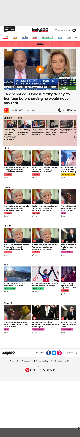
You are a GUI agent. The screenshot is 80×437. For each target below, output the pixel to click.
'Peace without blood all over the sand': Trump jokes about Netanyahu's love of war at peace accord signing (10, 134)
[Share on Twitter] (71, 110)
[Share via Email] (75, 110)
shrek (63, 213)
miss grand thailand (68, 174)
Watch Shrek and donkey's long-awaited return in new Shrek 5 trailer (16, 324)
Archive (68, 361)
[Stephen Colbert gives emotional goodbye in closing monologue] (45, 312)
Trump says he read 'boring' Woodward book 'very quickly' (38, 131)
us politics (8, 174)
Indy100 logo (40, 30)
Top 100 (5, 37)
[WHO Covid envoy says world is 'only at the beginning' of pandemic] (24, 124)
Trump (34, 37)
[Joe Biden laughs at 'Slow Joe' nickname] (66, 124)
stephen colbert (67, 252)
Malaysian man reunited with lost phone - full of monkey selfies (52, 131)
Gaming (25, 37)
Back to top (73, 353)
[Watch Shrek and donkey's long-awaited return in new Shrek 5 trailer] (17, 312)
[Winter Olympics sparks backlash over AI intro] (17, 274)
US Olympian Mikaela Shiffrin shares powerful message (45, 284)
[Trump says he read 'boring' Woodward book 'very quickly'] (38, 124)
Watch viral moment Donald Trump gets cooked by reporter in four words (16, 169)
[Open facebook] (48, 352)
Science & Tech (47, 37)
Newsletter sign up (64, 30)
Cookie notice (56, 361)
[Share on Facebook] (68, 110)
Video (60, 37)
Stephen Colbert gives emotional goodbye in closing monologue (45, 324)
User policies (15, 361)
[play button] (40, 69)
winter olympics (10, 288)
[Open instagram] (59, 352)
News (15, 37)
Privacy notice (27, 361)
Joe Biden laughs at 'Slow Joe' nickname (66, 131)
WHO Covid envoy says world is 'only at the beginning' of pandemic (24, 131)
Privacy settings (42, 361)
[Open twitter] (54, 352)
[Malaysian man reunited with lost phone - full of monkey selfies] (52, 124)
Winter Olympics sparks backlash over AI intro (14, 284)
